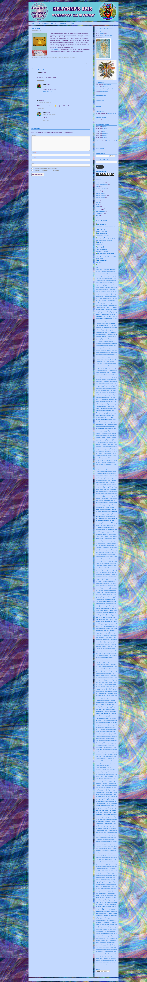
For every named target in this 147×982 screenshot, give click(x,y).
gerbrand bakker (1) (109, 475)
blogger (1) (113, 341)
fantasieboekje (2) (108, 453)
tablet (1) (102, 805)
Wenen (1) (105, 935)
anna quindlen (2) (104, 305)
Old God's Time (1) (110, 689)
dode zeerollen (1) (107, 415)
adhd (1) (114, 282)
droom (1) (110, 424)
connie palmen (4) (101, 374)
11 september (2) (103, 271)
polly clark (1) (105, 724)
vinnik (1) (108, 917)
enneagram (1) (111, 444)
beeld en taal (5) (107, 332)
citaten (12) (102, 366)
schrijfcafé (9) (101, 761)
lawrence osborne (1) (105, 605)
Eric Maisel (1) (114, 446)
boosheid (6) (99, 348)
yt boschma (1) (102, 956)
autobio (97, 180)
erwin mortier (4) (99, 448)
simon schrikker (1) (109, 778)
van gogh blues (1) (111, 906)
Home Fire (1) (107, 527)
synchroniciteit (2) (111, 803)
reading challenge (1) (108, 736)
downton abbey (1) (110, 422)
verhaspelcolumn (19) (106, 911)
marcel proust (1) (111, 628)
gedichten (98, 191)
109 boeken (105, 131)
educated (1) (99, 431)
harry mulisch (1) (110, 502)
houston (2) (111, 531)
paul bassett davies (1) (102, 707)
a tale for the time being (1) (109, 274)
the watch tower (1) (104, 871)
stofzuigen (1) (114, 796)
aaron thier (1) (100, 280)
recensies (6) (102, 738)
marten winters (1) (110, 637)
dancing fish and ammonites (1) (107, 383)
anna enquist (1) (108, 303)
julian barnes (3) (106, 581)
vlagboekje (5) (99, 920)
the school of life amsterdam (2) (104, 859)
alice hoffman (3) (103, 292)
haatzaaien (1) (111, 493)
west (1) (111, 936)
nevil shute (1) (104, 675)
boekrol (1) (99, 345)
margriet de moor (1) (105, 632)
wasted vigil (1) (100, 933)
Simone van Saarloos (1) (111, 779)
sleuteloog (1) (106, 783)
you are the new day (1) (106, 954)
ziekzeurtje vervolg (107, 84)
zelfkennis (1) (113, 956)
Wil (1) (103, 944)
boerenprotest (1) (104, 347)
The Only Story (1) (110, 844)
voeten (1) (112, 924)
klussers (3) (99, 594)
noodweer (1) (114, 680)
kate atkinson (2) (105, 585)
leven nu (35, 64)
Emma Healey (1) (101, 442)
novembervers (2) (108, 684)
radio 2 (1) (107, 733)
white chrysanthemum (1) (105, 942)
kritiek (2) (102, 597)
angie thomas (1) (106, 302)
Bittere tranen (99, 244)
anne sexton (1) (107, 307)
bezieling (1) (106, 336)
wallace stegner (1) (100, 931)
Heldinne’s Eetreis (100, 100)
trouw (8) (110, 893)
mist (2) (111, 655)
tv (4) (112, 895)
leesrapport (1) (103, 606)
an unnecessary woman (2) (105, 300)
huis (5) (111, 536)
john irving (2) (114, 568)
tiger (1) (103, 880)
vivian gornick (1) (105, 918)
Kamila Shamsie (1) (106, 583)
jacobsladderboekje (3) (102, 554)
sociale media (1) (112, 785)
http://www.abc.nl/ (47, 91)
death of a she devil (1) (102, 406)
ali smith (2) (109, 291)
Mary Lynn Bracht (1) (105, 639)
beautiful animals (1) (108, 330)
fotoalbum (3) (99, 462)
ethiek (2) (109, 448)
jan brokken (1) (111, 556)
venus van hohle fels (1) (110, 909)
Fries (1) (109, 467)
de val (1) (112, 401)
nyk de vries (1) (105, 686)
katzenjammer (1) (101, 586)
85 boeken (104, 130)
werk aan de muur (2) (104, 936)
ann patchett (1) (101, 303)
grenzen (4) (98, 489)
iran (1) (105, 550)
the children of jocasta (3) (103, 816)
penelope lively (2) (109, 711)
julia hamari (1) (99, 581)
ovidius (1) (104, 702)
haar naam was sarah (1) (101, 493)
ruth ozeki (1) (110, 752)
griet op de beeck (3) (106, 489)
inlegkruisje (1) (106, 547)
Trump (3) (103, 895)
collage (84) (98, 370)
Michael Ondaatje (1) (100, 650)
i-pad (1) (103, 538)
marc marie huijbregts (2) (101, 628)
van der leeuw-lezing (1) (101, 906)
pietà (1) (107, 718)
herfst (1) (111, 513)
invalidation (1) (100, 550)
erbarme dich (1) (107, 446)
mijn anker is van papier (101, 188)
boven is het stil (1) (106, 348)
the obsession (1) (101, 844)
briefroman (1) (99, 352)
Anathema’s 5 (99, 262)
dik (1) (107, 413)
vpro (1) (107, 926)
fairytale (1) (101, 453)
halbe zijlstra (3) (100, 495)
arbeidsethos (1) (105, 314)
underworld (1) (103, 899)
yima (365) (98, 953)
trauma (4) (103, 890)
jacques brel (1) (111, 554)
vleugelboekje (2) (112, 920)
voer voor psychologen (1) (103, 924)
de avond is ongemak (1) (105, 390)
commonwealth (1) (107, 372)
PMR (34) (100, 722)
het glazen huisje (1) (108, 516)
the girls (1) (108, 821)
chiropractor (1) (102, 361)
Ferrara (101, 242)
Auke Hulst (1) (106, 323)
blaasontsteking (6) (106, 339)
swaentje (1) (107, 801)
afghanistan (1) (108, 285)
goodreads (55, 49)
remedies (102, 33)
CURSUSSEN (36, 23)
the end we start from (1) (101, 819)
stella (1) (111, 794)
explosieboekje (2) (110, 449)
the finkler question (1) (101, 821)
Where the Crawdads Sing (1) (102, 940)
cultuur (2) (105, 379)
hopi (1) (109, 529)
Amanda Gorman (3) (111, 294)
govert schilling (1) (100, 487)
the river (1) (103, 857)
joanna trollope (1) (108, 565)
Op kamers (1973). (100, 247)
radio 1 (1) (102, 733)
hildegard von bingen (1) (106, 523)
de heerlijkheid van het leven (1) (107, 392)
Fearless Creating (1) (105, 457)
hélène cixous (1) (100, 509)
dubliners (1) (104, 426)
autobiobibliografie (47, 57)
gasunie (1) (102, 469)
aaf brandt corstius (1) (108, 278)
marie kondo (60, 57)
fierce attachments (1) (112, 458)
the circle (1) (112, 816)
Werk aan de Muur (111, 113)
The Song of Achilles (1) (101, 864)
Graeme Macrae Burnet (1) (110, 487)
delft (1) (110, 406)
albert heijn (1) (113, 289)
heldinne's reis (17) (102, 507)
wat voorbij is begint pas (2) (110, 933)
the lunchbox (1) (105, 834)
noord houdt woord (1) (101, 682)
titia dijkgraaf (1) (103, 884)
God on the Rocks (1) (101, 484)
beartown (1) (100, 330)
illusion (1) (99, 540)
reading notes (103, 264)
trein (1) (111, 891)
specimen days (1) (112, 789)
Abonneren (99, 166)
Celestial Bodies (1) (107, 356)
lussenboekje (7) (110, 621)
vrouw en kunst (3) (106, 927)
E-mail (34, 158)
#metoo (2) (106, 269)
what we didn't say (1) (112, 938)
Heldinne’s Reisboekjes (101, 95)
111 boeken (105, 133)
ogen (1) (110, 688)
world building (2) (100, 949)
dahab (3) (112, 381)
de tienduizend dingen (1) (106, 399)
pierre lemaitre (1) (101, 718)
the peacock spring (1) (107, 846)
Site (33, 163)
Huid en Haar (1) (101, 536)
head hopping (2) (110, 504)
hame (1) (115, 495)
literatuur (98, 202)
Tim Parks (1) (100, 882)
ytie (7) (107, 956)
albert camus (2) (106, 289)
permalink (72, 57)
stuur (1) (107, 798)
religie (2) (102, 740)
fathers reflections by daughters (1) (106, 455)
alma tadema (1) (103, 294)
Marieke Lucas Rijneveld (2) (110, 635)
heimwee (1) (107, 505)
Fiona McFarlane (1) (103, 460)
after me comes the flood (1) (103, 287)
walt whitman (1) (108, 931)
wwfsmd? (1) (113, 951)
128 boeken (105, 135)
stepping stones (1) (106, 796)
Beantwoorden (40, 80)
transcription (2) (102, 888)
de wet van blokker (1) (101, 404)
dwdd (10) (103, 428)
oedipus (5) (98, 688)
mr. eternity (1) (107, 659)
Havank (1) (103, 504)
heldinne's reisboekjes (101, 195)
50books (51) (103, 273)
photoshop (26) (104, 715)
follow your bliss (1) (112, 460)
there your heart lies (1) (111, 875)
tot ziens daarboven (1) (106, 886)
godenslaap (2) (109, 484)
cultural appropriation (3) (107, 377)
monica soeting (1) (111, 657)
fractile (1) (98, 464)
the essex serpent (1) (112, 819)
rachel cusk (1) (110, 731)
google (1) (112, 485)
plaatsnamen (103, 31)
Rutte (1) (115, 752)
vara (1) (109, 908)
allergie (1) (110, 292)
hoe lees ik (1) (100, 527)
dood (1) (98, 419)
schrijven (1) (114, 769)
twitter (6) (104, 897)
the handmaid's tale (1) (111, 825)
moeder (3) (98, 657)
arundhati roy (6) (110, 318)
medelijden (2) (106, 642)
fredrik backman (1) (106, 466)
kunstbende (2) (102, 599)
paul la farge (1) (111, 707)
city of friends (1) (109, 366)
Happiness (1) (113, 500)
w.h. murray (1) (112, 929)
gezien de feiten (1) (107, 480)
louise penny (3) (99, 619)
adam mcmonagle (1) (107, 282)
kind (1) (101, 590)
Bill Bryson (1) (112, 338)
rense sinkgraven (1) (109, 742)
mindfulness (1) (100, 655)
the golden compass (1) (108, 823)
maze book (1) (99, 642)
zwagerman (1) (107, 963)
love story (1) (106, 619)
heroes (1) (105, 514)
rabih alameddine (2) (102, 731)
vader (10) (107, 904)
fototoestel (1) (112, 462)
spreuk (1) (112, 790)
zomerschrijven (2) (100, 962)
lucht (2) (111, 619)
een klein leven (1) (106, 431)
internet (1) (110, 549)
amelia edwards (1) (100, 296)
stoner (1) (98, 798)
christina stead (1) (100, 363)
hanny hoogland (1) (109, 496)
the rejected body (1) (107, 853)
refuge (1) (108, 738)
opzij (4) (105, 697)
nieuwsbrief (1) (108, 677)
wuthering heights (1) (105, 951)
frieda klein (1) (103, 467)
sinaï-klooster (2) (99, 781)
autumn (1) (106, 327)
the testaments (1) (100, 866)
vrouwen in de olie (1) (101, 929)
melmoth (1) (113, 644)
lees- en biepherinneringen (102, 184)
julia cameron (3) (112, 579)
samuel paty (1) (99, 754)
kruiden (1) (111, 597)
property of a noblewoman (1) (107, 725)
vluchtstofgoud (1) (108, 922)
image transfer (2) (106, 540)
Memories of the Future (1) (102, 646)
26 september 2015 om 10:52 (49, 114)
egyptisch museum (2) (108, 433)
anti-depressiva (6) (104, 311)
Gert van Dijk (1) (110, 476)
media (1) (111, 642)
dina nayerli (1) (99, 415)
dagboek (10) (107, 381)
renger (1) (102, 742)
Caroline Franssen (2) (102, 354)
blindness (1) (102, 341)
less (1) (98, 612)
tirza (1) (97, 884)
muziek (97, 204)
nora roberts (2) (109, 682)
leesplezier (85, 64)
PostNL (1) (98, 725)
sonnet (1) (102, 787)
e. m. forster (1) (109, 428)
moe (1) (115, 655)
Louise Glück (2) (113, 617)
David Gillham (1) (103, 386)
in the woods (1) (111, 543)
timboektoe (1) (107, 882)
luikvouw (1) (103, 621)
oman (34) (104, 691)
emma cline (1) (105, 440)
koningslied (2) (105, 596)
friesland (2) (114, 467)
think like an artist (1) (100, 877)
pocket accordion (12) (107, 722)
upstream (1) (107, 900)
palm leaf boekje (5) (106, 704)
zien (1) (97, 958)
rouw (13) (98, 751)
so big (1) (105, 785)
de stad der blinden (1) (105, 397)
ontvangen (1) (103, 695)
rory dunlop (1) (113, 749)
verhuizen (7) (114, 911)
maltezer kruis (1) (113, 626)
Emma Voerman (103, 233)
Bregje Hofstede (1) (112, 350)
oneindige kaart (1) (103, 693)
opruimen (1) (100, 697)
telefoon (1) (104, 808)
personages (102, 29)
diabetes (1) (108, 410)
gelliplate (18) (104, 471)
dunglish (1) (98, 428)
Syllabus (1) (103, 803)
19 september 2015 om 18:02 (49, 86)
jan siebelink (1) (105, 558)
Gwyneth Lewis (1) (112, 491)
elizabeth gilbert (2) (103, 435)
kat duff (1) (98, 585)
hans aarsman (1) (106, 498)
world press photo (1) (109, 949)
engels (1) (105, 444)
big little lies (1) (99, 338)
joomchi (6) (110, 574)
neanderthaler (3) (101, 671)
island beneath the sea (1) (107, 552)
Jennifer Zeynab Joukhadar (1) (109, 561)
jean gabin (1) (99, 561)
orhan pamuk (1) (99, 698)
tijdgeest (98, 217)
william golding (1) (100, 945)
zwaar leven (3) (100, 963)
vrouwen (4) (113, 927)
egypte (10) (99, 433)
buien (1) (104, 352)
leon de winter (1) (105, 610)
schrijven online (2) (110, 770)
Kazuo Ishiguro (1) (109, 586)
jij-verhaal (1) (109, 563)
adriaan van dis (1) (109, 283)
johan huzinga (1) (104, 567)
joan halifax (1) (100, 565)
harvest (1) (98, 504)
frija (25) (97, 469)
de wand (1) (113, 403)
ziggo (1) (101, 958)
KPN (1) (97, 597)
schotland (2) (106, 760)
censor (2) (114, 356)
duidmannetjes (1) (111, 426)
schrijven (98, 215)
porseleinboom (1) (112, 724)
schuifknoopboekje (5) (109, 772)
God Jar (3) (112, 482)
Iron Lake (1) (111, 550)
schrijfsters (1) (105, 763)
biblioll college (103, 249)
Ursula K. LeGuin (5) (104, 902)
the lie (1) (104, 832)
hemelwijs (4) (105, 511)
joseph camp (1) (101, 577)
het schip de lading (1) (108, 522)
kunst (97, 199)
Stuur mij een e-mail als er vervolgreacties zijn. (45, 168)
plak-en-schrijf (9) (108, 720)
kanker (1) (113, 583)
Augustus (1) (100, 323)
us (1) (110, 902)
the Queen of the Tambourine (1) (107, 852)
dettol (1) (103, 410)
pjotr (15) (101, 720)
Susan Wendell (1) (100, 801)
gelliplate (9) (110, 471)
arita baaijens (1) (99, 316)
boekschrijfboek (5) (106, 345)
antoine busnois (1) (107, 312)
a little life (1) (100, 274)
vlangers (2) (105, 920)
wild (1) (106, 944)
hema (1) (99, 511)
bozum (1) (98, 350)
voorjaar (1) (102, 926)
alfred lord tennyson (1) (101, 291)
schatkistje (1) (104, 758)
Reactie (34, 135)
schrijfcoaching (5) (108, 761)
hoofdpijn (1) (104, 529)
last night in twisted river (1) (110, 603)
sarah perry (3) (99, 756)
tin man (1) (112, 882)
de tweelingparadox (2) (105, 401)
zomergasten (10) (112, 960)
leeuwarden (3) (110, 606)
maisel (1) (106, 626)
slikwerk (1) (111, 783)
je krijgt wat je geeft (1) (110, 559)
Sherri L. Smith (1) (105, 776)
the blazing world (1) (104, 810)
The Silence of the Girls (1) (109, 862)
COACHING (45, 23)
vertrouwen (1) (107, 915)
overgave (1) (99, 702)
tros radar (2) (104, 893)
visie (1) (99, 918)
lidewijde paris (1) (108, 614)
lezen (97, 200)
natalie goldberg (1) (105, 668)
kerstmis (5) (113, 588)
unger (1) (109, 899)
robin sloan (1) (111, 745)
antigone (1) (111, 311)
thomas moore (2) (106, 879)
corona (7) (99, 375)
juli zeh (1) (106, 579)
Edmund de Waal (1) (104, 430)
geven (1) (111, 478)
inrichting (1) (98, 549)
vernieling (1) (105, 913)
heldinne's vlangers (100, 197)
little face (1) (104, 615)
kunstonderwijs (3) (100, 601)
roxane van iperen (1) (105, 751)
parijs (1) (104, 706)
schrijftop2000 (99, 208)
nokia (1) (109, 680)
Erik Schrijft (102, 237)
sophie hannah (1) (103, 789)
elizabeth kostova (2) (102, 437)
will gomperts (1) (112, 944)
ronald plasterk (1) (105, 749)
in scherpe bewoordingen (106, 246)
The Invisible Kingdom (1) (103, 830)
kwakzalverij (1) (107, 601)
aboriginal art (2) (108, 280)
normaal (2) (101, 684)
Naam (34, 153)
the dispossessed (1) (111, 817)
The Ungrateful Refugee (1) (103, 868)
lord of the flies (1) (105, 617)
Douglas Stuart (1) (105, 421)
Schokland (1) (111, 758)
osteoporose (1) (100, 700)
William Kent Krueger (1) (109, 945)
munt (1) (107, 662)
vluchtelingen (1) (99, 922)
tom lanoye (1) (110, 884)
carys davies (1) (99, 356)
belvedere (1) (111, 334)
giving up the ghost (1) (105, 482)
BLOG (78, 23)
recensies (98, 206)
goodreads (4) (106, 485)
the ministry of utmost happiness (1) (105, 839)
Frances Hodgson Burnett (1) (107, 464)
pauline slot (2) (106, 709)
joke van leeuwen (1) (108, 570)
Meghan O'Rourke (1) (105, 644)
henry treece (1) (99, 513)
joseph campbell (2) (109, 577)
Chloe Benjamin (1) (111, 361)
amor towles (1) (103, 298)
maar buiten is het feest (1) (110, 623)
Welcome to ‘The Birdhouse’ (102, 251)
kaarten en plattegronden (106, 35)
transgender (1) (110, 888)
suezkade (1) (100, 799)
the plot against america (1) (106, 848)
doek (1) (113, 415)
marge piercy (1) (107, 630)
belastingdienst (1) (103, 334)
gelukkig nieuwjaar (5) (102, 473)
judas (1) (102, 579)
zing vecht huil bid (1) (109, 958)
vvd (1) (107, 929)
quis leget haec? (103, 260)
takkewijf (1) (107, 805)
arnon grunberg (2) (108, 316)
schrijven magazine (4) (101, 770)
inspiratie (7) (104, 549)
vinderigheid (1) (102, 917)
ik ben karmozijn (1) (109, 538)
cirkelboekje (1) (106, 365)
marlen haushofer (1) (100, 637)
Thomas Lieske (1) (110, 877)
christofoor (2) (107, 363)
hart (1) (115, 502)
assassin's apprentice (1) (108, 320)
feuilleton (98, 189)
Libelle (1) (101, 614)
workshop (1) (113, 947)
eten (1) (105, 448)
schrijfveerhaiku (104, 86)
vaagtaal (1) (102, 904)
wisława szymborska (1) (104, 947)
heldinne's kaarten (100, 193)
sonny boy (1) (108, 787)
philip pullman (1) (101, 713)
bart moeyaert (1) (106, 329)
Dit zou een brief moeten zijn (102, 235)
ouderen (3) (107, 700)
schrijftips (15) (111, 763)
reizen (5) (98, 740)
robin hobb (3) (104, 745)
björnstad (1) (99, 339)
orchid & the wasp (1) (112, 697)
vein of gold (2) (100, 909)
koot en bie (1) (112, 596)
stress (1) (102, 798)
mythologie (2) (100, 664)
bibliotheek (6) (112, 336)
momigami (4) (104, 657)
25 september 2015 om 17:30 (44, 102)
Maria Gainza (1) (103, 633)
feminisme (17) (103, 458)
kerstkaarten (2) (106, 588)
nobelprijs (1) (104, 680)
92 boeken (104, 137)
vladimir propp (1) (113, 918)
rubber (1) (112, 751)
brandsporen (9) (104, 350)
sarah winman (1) (107, 756)
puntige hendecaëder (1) (105, 729)
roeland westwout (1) (108, 747)
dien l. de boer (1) (101, 413)
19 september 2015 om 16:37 (44, 74)
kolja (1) (104, 594)
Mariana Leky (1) (111, 633)
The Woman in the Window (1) (107, 873)
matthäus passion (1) (100, 641)
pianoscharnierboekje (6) (103, 716)
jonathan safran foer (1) (105, 572)
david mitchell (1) (111, 386)
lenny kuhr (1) (107, 608)
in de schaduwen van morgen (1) (104, 541)
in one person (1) (103, 543)
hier (103, 37)
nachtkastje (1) (107, 664)
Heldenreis (98, 106)
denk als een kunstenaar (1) (107, 408)
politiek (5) (99, 724)
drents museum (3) (100, 424)
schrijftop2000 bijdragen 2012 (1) (103, 767)
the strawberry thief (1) (112, 864)
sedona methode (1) (106, 774)
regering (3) (113, 738)
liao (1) (97, 614)
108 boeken (105, 126)
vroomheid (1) (99, 927)
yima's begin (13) (105, 953)
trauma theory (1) (110, 890)
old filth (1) (102, 689)
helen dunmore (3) (111, 507)
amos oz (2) (110, 298)
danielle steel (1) (109, 384)
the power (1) (106, 850)
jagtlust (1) (98, 556)
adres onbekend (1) (100, 283)
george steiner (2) (112, 473)
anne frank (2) (100, 307)
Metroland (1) (111, 646)
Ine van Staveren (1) (111, 545)
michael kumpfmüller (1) (111, 648)
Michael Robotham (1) (111, 650)
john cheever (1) (106, 568)
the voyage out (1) (104, 870)
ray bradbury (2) (99, 736)
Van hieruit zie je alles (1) (101, 908)
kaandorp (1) (99, 583)
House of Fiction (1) (104, 531)
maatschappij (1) (99, 624)
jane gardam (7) (113, 558)
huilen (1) (107, 536)
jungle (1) (112, 581)
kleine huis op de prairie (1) (108, 592)
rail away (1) (113, 733)
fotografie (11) (105, 462)
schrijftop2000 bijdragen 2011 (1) (103, 765)
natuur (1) (99, 669)
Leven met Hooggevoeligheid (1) (108, 612)
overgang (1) (113, 700)
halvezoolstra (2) (108, 495)
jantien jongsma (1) (100, 559)
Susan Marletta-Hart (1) (109, 799)
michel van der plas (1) (107, 651)
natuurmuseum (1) (106, 669)
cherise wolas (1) (101, 359)
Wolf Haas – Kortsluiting (101, 231)
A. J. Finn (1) (100, 278)
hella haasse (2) (107, 509)
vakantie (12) (113, 904)
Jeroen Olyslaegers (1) (101, 563)
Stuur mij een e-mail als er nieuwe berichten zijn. (46, 170)
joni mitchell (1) (104, 574)
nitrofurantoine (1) (101, 678)
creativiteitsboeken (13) (107, 375)
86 (116, 140)
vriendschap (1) (112, 926)
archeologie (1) (113, 314)
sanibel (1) (114, 754)
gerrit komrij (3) (103, 476)
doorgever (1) (103, 419)
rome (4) (99, 749)
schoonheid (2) (99, 760)
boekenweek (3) (107, 343)
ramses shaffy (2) (108, 734)
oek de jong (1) (104, 688)
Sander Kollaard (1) (107, 754)
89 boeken (104, 139)
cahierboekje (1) (110, 352)
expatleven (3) (102, 449)
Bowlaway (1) (114, 348)
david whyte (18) (106, 388)
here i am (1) (106, 513)
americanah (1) (108, 296)
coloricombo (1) (104, 370)
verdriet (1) (98, 911)
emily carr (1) (111, 439)
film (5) (97, 460)
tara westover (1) (101, 807)
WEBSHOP (71, 23)
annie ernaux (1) (110, 309)
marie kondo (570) (100, 635)
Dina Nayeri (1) (112, 413)
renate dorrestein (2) (109, 740)
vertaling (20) (112, 913)
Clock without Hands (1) (105, 368)
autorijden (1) (100, 327)
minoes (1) (106, 655)
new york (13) (111, 675)
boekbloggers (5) (100, 343)
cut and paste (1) (112, 379)
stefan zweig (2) (105, 794)
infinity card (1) (99, 547)
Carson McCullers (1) (112, 354)
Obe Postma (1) (113, 686)
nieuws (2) (102, 677)
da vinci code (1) (99, 381)
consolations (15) (110, 374)
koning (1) (99, 596)
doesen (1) (98, 417)
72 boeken (104, 128)
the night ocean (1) (104, 843)
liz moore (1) (110, 615)
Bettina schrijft (103, 224)
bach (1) (111, 327)
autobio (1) (107, 325)
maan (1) (102, 623)
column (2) (111, 370)
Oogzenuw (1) (110, 695)
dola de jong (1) (104, 417)
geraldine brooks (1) (100, 475)
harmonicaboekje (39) (101, 502)
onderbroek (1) (110, 691)
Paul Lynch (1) (99, 709)
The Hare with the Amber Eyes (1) (103, 826)
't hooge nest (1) (99, 269)
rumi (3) (104, 752)
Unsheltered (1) (100, 900)
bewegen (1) (100, 336)
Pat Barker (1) (109, 706)
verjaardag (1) (99, 913)
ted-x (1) (99, 808)
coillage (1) (113, 368)
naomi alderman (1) (110, 666)
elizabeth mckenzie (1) (102, 439)
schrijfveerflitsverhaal (100, 211)
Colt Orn (98, 86)
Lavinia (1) (98, 605)
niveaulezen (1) (109, 678)
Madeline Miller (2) (108, 624)
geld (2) (99, 471)
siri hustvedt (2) (107, 781)
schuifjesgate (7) (99, 772)
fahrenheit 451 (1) (105, 451)
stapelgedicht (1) (110, 792)
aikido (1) (112, 287)
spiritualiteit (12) (99, 790)
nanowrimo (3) (102, 666)
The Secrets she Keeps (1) (107, 861)
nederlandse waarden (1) (106, 673)
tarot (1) (107, 807)
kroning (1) (106, 597)
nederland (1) (109, 671)
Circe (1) (113, 363)
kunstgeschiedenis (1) (111, 599)
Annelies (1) (103, 309)
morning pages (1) (100, 659)
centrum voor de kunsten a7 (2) (103, 357)
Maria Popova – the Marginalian (107, 253)
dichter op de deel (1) (108, 412)
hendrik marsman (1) (112, 511)
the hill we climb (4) (103, 828)
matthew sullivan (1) (110, 641)
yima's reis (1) (112, 953)
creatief (97, 186)
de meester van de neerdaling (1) (107, 394)
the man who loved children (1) (106, 835)
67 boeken (108, 140)
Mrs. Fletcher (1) (101, 662)
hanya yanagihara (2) (105, 500)
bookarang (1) (111, 347)
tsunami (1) (107, 895)
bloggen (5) (108, 341)
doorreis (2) (109, 419)
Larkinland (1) (100, 603)
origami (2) (106, 698)
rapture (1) (114, 734)
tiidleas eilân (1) (108, 880)
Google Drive (111, 120)
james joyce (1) (104, 556)
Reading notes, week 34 (101, 265)
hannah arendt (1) (100, 496)
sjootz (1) (113, 781)
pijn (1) (111, 718)
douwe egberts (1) (101, 422)
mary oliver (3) (114, 639)
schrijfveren (98, 209)
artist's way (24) (102, 318)
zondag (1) (106, 962)
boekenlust (102, 229)
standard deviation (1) (101, 792)
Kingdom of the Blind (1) (108, 590)
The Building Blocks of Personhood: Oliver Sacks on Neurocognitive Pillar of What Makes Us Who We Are (106, 256)
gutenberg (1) (104, 491)
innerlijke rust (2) (113, 547)
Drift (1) (106, 424)
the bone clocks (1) (108, 812)
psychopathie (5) (106, 727)
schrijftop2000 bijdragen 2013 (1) (103, 769)
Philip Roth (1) (108, 713)
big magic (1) (106, 338)
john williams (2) (99, 570)
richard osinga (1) (108, 743)
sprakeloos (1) (106, 790)
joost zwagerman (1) (104, 576)
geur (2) (107, 478)
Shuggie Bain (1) (101, 778)
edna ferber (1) (112, 430)
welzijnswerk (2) (99, 935)
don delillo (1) (112, 417)
